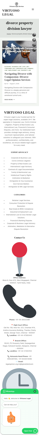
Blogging (8, 66)
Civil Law (25, 66)
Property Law (26, 70)
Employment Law (14, 70)
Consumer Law (10, 68)
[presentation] (19, 52)
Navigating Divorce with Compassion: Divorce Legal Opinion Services (18, 76)
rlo (7, 83)
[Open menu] (34, 9)
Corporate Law (21, 68)
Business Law (16, 66)
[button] (35, 391)
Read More (10, 99)
